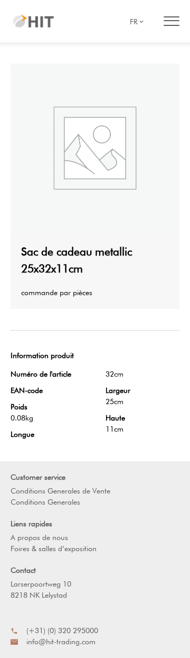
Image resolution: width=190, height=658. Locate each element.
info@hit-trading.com (61, 641)
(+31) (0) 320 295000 (62, 630)
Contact (23, 570)
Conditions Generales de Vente (60, 491)
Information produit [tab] (42, 355)
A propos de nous (39, 537)
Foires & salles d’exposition (54, 548)
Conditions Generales (45, 502)
